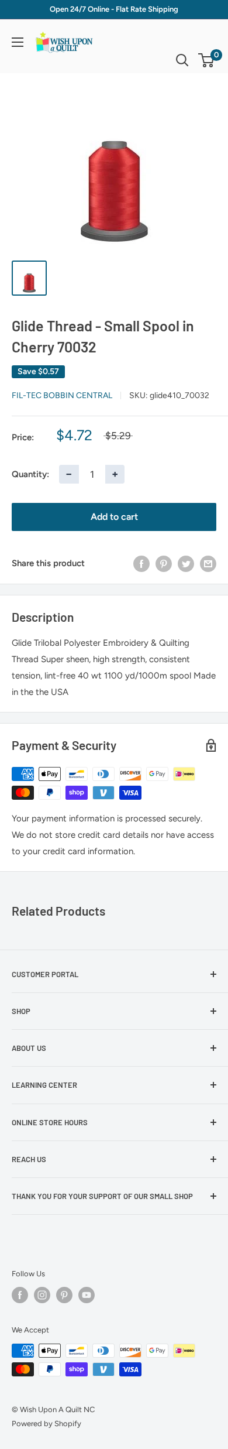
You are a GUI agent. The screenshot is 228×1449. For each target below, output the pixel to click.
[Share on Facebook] (141, 562)
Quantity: (30, 474)
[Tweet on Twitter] (186, 562)
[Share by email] (208, 562)
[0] (206, 60)
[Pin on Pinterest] (164, 562)
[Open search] (182, 60)
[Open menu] (17, 42)
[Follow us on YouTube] (86, 1295)
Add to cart (114, 516)
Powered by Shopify (46, 1423)
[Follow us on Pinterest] (64, 1295)
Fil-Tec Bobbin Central (62, 395)
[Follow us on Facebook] (20, 1295)
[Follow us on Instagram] (42, 1295)
